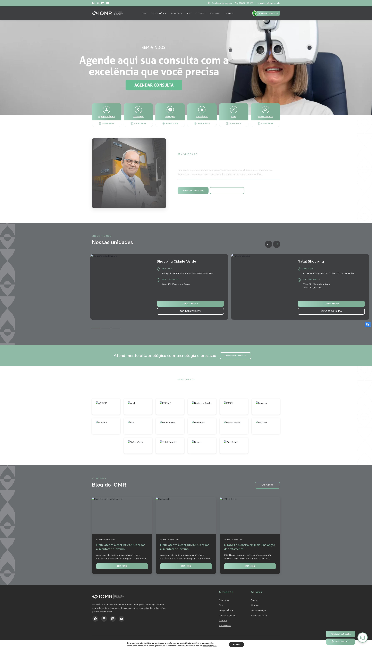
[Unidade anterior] (268, 244)
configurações (210, 645)
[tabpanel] (160, 287)
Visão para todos (259, 615)
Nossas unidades (227, 615)
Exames (254, 600)
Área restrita (225, 625)
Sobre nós (176, 13)
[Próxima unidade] (276, 244)
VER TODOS (267, 485)
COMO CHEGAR (190, 303)
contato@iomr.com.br (270, 3)
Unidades (200, 13)
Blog (188, 13)
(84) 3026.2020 (246, 3)
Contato (229, 13)
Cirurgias (255, 605)
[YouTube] (107, 3)
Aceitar (236, 644)
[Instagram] (98, 3)
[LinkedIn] (102, 3)
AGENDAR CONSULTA (268, 13)
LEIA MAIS (122, 566)
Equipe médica (159, 13)
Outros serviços (258, 610)
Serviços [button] (214, 13)
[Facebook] (93, 3)
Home (145, 13)
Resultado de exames (222, 3)
